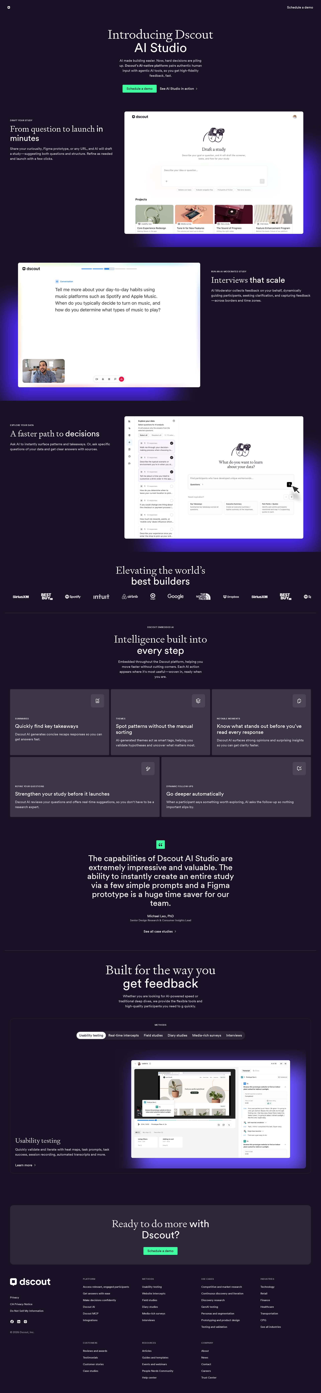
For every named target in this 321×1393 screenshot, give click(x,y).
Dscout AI (89, 1306)
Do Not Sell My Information (26, 1310)
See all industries (270, 1326)
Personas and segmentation (217, 1313)
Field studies (149, 1300)
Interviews (148, 1320)
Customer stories (93, 1364)
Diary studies (150, 1306)
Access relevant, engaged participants (106, 1286)
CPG (263, 1320)
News (204, 1357)
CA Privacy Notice (21, 1304)
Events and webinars (154, 1364)
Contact (206, 1364)
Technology (267, 1286)
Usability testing (152, 1286)
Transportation (269, 1313)
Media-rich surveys (153, 1313)
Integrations (90, 1320)
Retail (263, 1293)
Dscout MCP (90, 1313)
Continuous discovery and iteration (222, 1293)
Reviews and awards (95, 1350)
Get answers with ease (96, 1293)
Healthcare (267, 1306)
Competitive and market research (221, 1286)
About (205, 1350)
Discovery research (213, 1300)
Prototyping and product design (220, 1320)
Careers (206, 1370)
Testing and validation (214, 1326)
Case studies (90, 1370)
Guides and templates (155, 1357)
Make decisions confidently (99, 1300)
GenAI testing (209, 1306)
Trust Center (209, 1377)
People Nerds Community (157, 1370)
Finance (265, 1300)
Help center (149, 1377)
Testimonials (90, 1357)
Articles (146, 1350)
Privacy (14, 1297)
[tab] (91, 1035)
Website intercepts (153, 1293)
